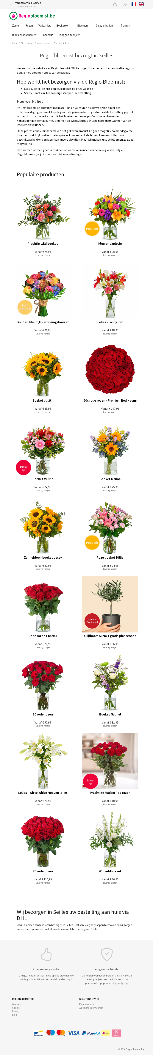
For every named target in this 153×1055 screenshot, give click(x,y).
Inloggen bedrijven (69, 35)
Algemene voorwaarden (91, 1007)
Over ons (16, 1004)
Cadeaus (48, 35)
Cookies (16, 1007)
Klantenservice (86, 1004)
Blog (14, 1014)
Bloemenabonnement (25, 35)
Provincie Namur (43, 43)
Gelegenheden (104, 25)
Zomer (16, 25)
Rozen (29, 25)
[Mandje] (115, 4)
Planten (125, 25)
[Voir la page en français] (134, 4)
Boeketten (63, 25)
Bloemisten (26, 43)
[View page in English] (141, 4)
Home (15, 43)
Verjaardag (44, 25)
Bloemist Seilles (61, 43)
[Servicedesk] (124, 4)
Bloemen (82, 25)
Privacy (16, 1011)
